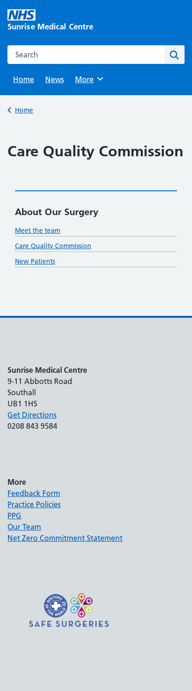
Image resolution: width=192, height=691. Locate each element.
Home (23, 79)
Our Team (24, 526)
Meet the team (37, 230)
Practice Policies (34, 504)
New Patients (35, 261)
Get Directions (31, 414)
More (87, 79)
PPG (14, 515)
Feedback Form (33, 493)
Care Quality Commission (53, 246)
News (54, 79)
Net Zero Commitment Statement (65, 538)
